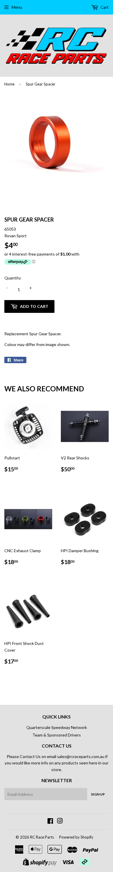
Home (9, 84)
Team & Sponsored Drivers (56, 734)
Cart (104, 7)
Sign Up (98, 794)
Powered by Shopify (76, 837)
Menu (17, 7)
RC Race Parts (42, 837)
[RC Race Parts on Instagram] (60, 821)
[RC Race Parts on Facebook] (50, 821)
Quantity (12, 277)
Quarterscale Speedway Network (56, 727)
